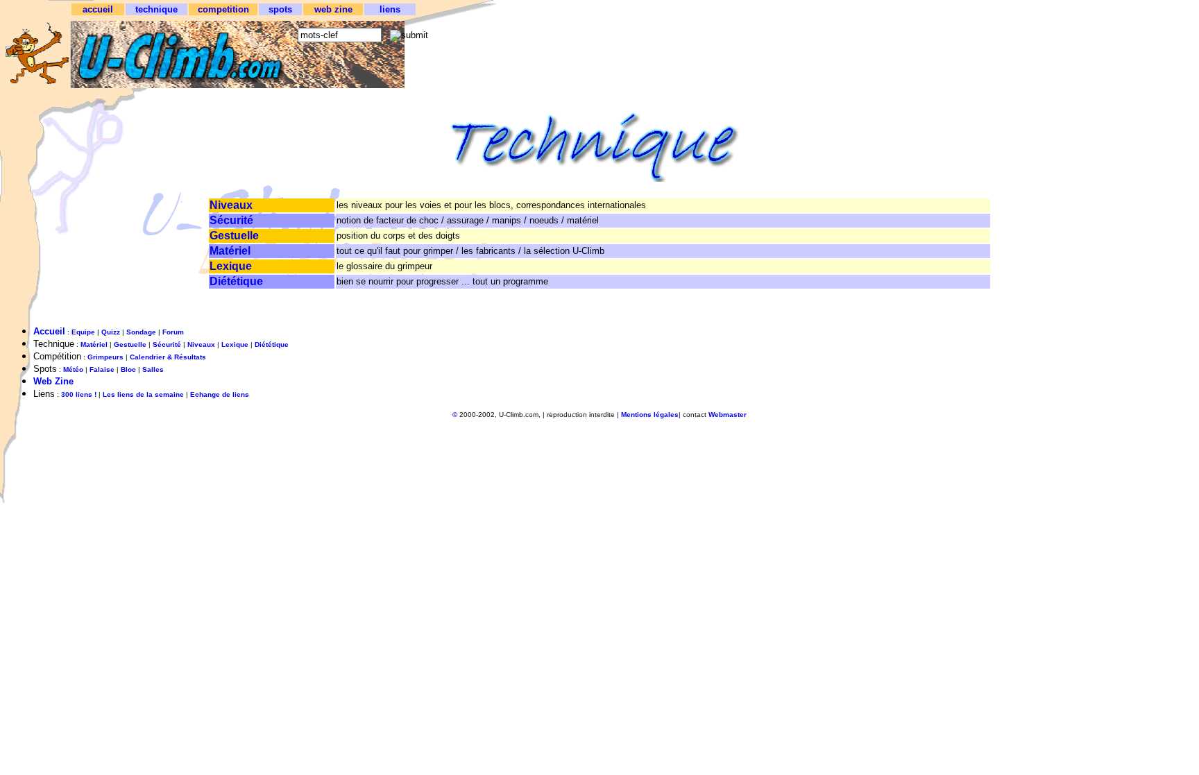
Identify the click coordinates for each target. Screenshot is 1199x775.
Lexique (231, 266)
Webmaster (727, 414)
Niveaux (231, 205)
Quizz (110, 332)
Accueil (49, 331)
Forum (173, 332)
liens (390, 9)
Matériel (230, 251)
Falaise (102, 369)
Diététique (236, 281)
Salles (153, 369)
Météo (73, 369)
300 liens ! (78, 394)
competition (223, 9)
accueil (98, 9)
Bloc (128, 369)
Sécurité (231, 220)
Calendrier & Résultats (168, 357)
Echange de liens (219, 394)
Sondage (141, 332)
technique (156, 9)
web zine (333, 9)
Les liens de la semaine (143, 394)
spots (280, 9)
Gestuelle (234, 235)
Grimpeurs (105, 357)
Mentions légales (650, 414)
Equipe (83, 332)
